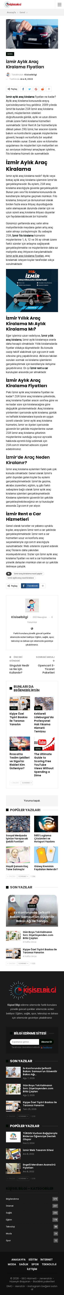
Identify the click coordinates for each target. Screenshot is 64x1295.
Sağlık (32, 905)
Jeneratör (45, 1278)
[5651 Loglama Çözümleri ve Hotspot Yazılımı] (46, 824)
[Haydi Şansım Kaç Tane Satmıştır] (18, 854)
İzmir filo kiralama (22, 235)
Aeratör (20, 1286)
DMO (9, 1286)
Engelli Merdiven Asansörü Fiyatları (39, 1166)
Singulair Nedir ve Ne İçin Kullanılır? (19, 669)
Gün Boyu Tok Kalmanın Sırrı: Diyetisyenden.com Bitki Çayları (38, 935)
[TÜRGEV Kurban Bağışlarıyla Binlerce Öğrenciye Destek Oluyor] (13, 1137)
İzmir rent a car (39, 368)
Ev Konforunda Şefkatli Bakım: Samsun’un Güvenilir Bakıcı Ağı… (40, 1071)
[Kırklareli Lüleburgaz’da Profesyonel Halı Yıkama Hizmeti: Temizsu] (44, 703)
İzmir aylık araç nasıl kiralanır (21, 578)
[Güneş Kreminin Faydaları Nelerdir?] (46, 854)
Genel (10, 54)
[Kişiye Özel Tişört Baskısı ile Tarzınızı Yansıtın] (20, 703)
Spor (8, 1240)
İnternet (9, 1206)
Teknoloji (10, 1226)
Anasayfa (18, 1259)
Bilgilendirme (12, 1199)
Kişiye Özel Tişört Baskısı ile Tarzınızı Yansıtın (40, 951)
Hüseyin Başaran (20, 1281)
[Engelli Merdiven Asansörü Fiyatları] (13, 1168)
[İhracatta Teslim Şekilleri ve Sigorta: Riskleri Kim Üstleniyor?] (20, 744)
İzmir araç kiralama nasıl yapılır (28, 573)
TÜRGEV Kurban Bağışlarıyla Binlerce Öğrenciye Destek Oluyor (40, 1136)
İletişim (32, 1269)
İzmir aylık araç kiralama (20, 96)
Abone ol (46, 1041)
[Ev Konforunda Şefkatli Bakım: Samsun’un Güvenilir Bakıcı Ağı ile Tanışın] (32, 910)
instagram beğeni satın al (42, 1287)
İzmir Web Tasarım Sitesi (38, 1150)
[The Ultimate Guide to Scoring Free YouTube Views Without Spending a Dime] (44, 744)
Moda (9, 1233)
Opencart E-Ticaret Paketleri (46, 669)
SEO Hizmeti (29, 1278)
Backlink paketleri (44, 1281)
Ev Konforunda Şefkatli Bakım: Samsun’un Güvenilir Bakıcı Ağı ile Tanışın (32, 916)
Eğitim (9, 1219)
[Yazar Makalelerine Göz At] (32, 605)
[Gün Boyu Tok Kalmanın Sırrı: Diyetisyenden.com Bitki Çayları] (13, 936)
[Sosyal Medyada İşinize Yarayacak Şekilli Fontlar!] (18, 824)
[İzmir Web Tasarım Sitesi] (13, 1154)
